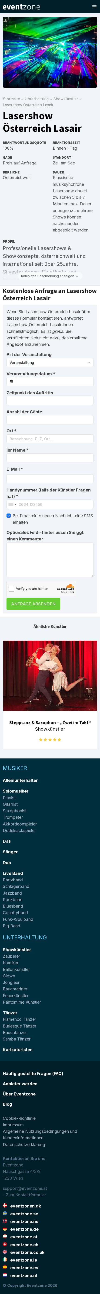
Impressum (13, 1124)
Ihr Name (18, 450)
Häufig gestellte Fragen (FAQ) (33, 1073)
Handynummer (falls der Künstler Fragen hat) (49, 493)
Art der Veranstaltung (29, 354)
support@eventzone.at (25, 1188)
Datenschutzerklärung (24, 1144)
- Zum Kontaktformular (24, 1194)
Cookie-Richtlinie (19, 1118)
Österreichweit (17, 177)
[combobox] (50, 438)
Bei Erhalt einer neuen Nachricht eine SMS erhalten (53, 519)
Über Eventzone (19, 1094)
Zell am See (64, 163)
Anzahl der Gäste (24, 411)
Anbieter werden (20, 1083)
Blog (7, 1104)
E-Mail (15, 469)
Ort (12, 430)
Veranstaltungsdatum (31, 373)
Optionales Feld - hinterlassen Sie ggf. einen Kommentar (45, 535)
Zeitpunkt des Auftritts (30, 392)
